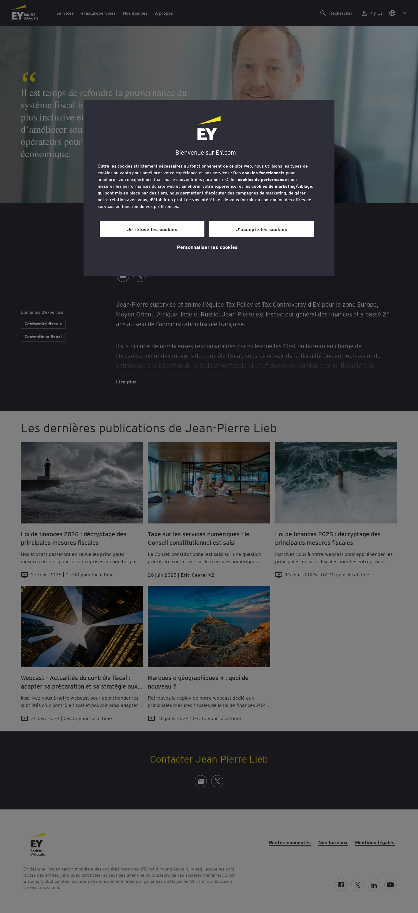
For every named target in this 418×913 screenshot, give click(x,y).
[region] (209, 188)
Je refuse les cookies (152, 229)
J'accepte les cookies (261, 229)
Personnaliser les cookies (207, 246)
